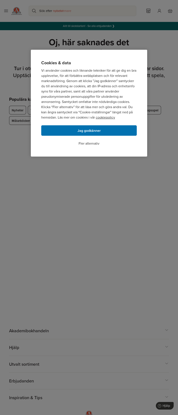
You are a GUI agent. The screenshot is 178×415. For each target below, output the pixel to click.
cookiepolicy (105, 117)
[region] (89, 103)
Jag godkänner (89, 130)
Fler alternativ (89, 143)
